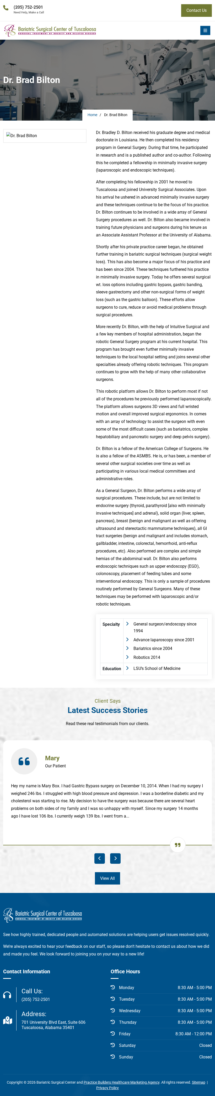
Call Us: (36, 995)
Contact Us (196, 10)
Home (92, 115)
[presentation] (99, 858)
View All (107, 878)
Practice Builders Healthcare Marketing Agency (121, 1082)
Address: (53, 1020)
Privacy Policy (107, 1088)
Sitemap (198, 1082)
